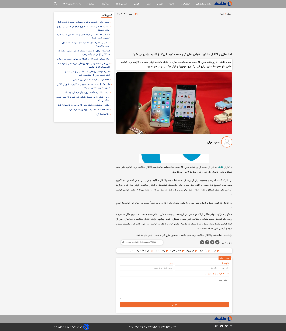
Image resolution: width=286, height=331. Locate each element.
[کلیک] (223, 3)
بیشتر (91, 4)
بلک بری (203, 251)
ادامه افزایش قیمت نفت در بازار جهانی (91, 79)
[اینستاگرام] (216, 327)
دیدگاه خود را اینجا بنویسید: (216, 273)
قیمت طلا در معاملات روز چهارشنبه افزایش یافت (86, 92)
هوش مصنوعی (203, 4)
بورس (160, 4)
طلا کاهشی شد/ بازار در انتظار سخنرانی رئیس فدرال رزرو (83, 59)
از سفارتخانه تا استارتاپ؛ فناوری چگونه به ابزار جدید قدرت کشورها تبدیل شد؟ (83, 36)
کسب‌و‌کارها (121, 4)
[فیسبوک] (207, 243)
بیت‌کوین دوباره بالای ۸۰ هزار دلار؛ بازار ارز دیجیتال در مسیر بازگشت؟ (84, 44)
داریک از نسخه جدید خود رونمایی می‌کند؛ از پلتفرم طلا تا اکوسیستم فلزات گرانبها (83, 65)
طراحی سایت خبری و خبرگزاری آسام (68, 326)
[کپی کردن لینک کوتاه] (140, 242)
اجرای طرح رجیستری (140, 251)
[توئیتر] (212, 243)
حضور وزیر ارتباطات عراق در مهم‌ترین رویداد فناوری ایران (83, 22)
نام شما (225, 263)
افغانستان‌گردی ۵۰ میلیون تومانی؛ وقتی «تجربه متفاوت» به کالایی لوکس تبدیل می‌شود (84, 52)
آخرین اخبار (107, 15)
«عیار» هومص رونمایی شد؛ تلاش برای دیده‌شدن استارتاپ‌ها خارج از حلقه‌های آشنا (87, 73)
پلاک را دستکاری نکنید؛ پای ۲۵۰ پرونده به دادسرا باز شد (83, 105)
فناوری (186, 4)
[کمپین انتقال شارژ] (174, 158)
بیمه (148, 4)
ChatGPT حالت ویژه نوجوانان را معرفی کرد (89, 109)
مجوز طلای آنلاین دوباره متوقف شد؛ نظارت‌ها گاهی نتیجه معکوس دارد (82, 98)
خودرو (137, 4)
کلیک (137, 326)
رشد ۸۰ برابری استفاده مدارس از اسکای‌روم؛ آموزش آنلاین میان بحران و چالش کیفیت (83, 86)
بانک (171, 4)
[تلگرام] (217, 243)
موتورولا (190, 251)
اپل (215, 251)
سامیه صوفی (213, 142)
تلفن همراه (176, 251)
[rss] (231, 326)
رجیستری (160, 251)
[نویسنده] (226, 142)
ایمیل (171, 263)
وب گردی (105, 4)
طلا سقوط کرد (102, 114)
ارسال (174, 304)
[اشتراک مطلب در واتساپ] (202, 242)
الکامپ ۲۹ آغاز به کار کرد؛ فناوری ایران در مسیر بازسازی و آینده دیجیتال (83, 28)
